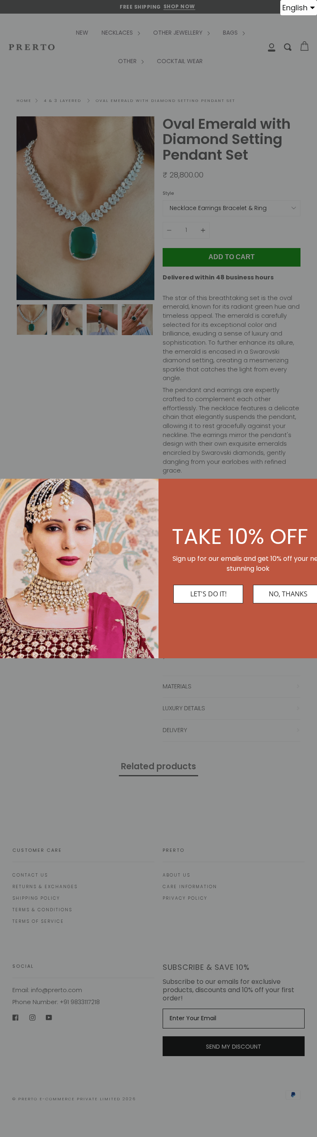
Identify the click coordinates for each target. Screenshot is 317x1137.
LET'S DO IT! (208, 593)
